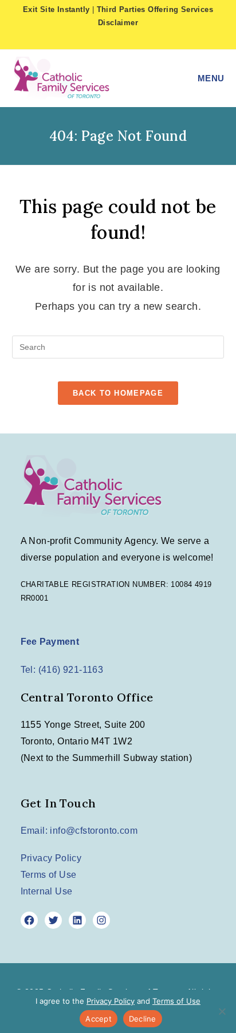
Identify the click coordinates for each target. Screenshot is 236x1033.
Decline (142, 1018)
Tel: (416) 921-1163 (62, 670)
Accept (98, 1018)
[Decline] (221, 1011)
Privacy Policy (51, 858)
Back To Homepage (118, 393)
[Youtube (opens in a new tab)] (145, 38)
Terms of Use (49, 875)
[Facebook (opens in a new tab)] (112, 38)
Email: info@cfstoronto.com (79, 830)
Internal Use (47, 891)
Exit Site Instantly (56, 9)
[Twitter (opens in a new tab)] (93, 38)
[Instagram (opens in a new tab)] (130, 38)
